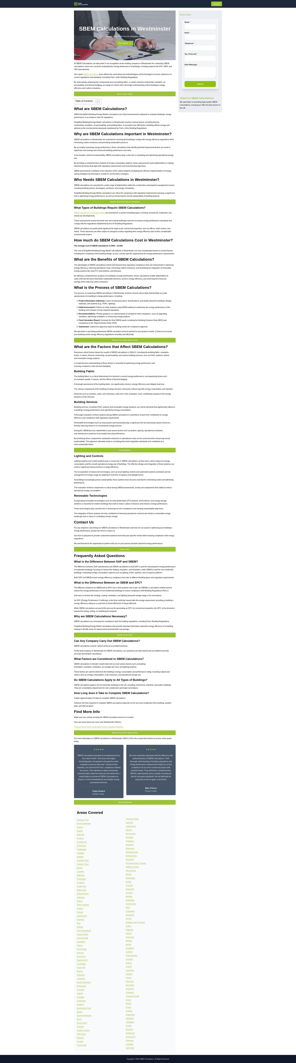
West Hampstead (84, 931)
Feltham (129, 1011)
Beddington (130, 878)
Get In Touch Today (125, 94)
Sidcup (129, 963)
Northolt (129, 974)
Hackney (80, 920)
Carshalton (130, 911)
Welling (129, 941)
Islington (80, 857)
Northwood (130, 1033)
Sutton (128, 926)
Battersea (81, 875)
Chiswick (80, 990)
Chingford (130, 948)
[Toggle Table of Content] (96, 101)
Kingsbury (130, 841)
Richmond (130, 848)
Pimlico (105, 727)
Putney (80, 945)
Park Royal (81, 1034)
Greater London (83, 1030)
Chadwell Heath (132, 996)
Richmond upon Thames (136, 863)
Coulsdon (130, 993)
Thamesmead (131, 956)
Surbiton (129, 952)
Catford (80, 993)
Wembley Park (132, 852)
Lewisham (81, 979)
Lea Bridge (81, 964)
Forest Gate (81, 1045)
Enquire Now (125, 549)
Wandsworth (82, 916)
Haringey (80, 997)
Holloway (81, 897)
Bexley (128, 1004)
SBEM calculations (91, 74)
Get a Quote (123, 43)
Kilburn (80, 901)
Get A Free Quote (125, 802)
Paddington (81, 849)
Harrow (129, 933)
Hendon (80, 1041)
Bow (78, 923)
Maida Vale (81, 890)
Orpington (130, 1018)
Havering (129, 1041)
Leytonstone (131, 826)
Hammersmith (82, 938)
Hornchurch (130, 1037)
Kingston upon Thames (135, 922)
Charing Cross (80, 727)
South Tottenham (84, 982)
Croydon (129, 885)
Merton (79, 1012)
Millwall (80, 927)
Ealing (128, 882)
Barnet (128, 945)
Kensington (81, 879)
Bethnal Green (83, 894)
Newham (129, 823)
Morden (129, 830)
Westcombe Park (84, 1008)
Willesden (81, 975)
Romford (129, 1029)
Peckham (81, 883)
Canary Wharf (82, 934)
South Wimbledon (84, 1016)
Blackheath (81, 986)
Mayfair (111, 727)
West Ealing (131, 871)
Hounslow (130, 937)
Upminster (130, 1048)
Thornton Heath (132, 819)
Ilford (128, 908)
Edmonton (130, 889)
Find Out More (125, 450)
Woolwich (130, 860)
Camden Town (83, 860)
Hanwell (129, 893)
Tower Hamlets (83, 905)
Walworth (119, 727)
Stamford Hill (82, 960)
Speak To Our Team (125, 635)
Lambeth (80, 872)
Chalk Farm (81, 886)
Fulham (80, 908)
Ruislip (129, 1026)
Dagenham (130, 1015)
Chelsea (80, 838)
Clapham (80, 853)
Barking (129, 896)
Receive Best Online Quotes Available (125, 202)
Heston (129, 978)
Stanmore (130, 981)
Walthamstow (131, 856)
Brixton (80, 868)
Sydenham (81, 1001)
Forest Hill (81, 968)
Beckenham (131, 834)
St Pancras (81, 846)
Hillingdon (130, 1022)
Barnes (80, 971)
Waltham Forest (132, 867)
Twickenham (131, 904)
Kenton (129, 919)
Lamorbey (130, 970)
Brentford (129, 837)
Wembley (130, 845)
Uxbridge (129, 1044)
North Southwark (94, 727)
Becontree (130, 985)
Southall (129, 959)
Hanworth (130, 989)
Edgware (129, 930)
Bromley (80, 953)
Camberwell (82, 842)
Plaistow (80, 1027)
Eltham (129, 874)
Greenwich (81, 957)
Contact (216, 4)
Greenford (130, 915)
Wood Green (82, 1023)
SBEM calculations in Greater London (89, 213)
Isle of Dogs (81, 949)
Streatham (81, 942)
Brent (79, 1019)
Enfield (129, 967)
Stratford (80, 1005)
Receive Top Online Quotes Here (125, 340)
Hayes (128, 1000)
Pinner (128, 1007)
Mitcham (80, 1038)
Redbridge (130, 900)
